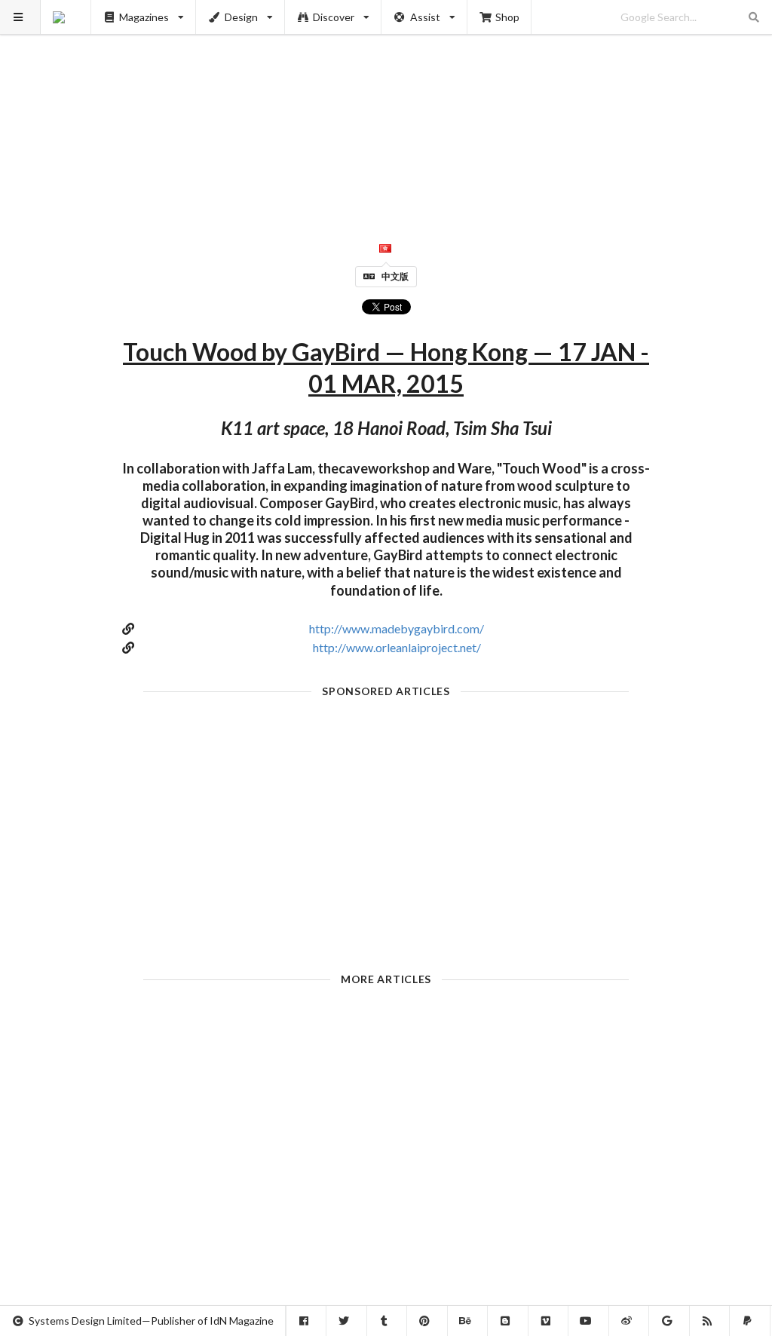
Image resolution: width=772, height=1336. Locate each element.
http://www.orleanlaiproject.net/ (397, 647)
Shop (507, 17)
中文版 (395, 276)
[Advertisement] (386, 105)
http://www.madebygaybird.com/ (396, 628)
